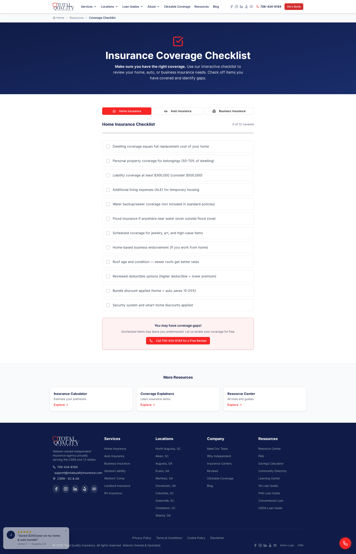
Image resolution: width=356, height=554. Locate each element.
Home (60, 17)
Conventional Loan (270, 500)
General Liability (115, 471)
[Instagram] (236, 6)
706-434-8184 (270, 6)
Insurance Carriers (219, 463)
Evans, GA (162, 471)
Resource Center (269, 448)
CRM (300, 545)
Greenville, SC (165, 500)
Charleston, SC (166, 508)
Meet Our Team (217, 448)
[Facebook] (231, 6)
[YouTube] (251, 6)
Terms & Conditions (169, 538)
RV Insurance (113, 493)
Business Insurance (232, 111)
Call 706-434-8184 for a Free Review (181, 340)
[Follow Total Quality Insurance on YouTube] (94, 489)
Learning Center (269, 478)
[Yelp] (246, 6)
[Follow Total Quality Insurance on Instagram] (65, 489)
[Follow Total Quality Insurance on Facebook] (56, 489)
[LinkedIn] (241, 6)
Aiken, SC (162, 456)
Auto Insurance (181, 111)
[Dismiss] (67, 530)
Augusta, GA (164, 463)
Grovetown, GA (166, 485)
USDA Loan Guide (270, 508)
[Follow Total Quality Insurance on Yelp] (84, 489)
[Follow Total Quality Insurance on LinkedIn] (75, 489)
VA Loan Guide (268, 485)
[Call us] (345, 543)
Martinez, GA (164, 478)
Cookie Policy (196, 538)
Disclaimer (217, 538)
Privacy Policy (141, 538)
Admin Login (287, 545)
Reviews (212, 471)
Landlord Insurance (117, 485)
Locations (107, 6)
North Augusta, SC (168, 448)
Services (87, 6)
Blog (216, 6)
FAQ (261, 456)
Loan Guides (130, 6)
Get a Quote (294, 6)
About (152, 6)
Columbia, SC (165, 493)
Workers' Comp (114, 478)
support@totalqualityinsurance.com (76, 472)
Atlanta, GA (163, 515)
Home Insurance (130, 111)
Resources (201, 6)
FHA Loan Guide (269, 493)
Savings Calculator (270, 463)
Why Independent (219, 456)
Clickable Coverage (177, 6)
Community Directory (272, 471)
